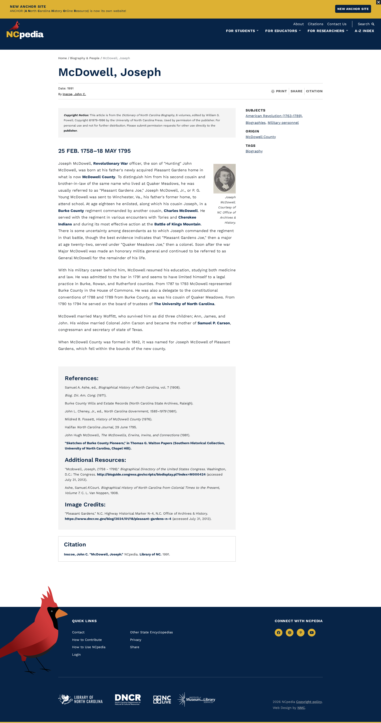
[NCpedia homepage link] (25, 29)
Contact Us (336, 24)
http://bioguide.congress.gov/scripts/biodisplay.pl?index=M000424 (151, 474)
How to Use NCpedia (88, 647)
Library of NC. (150, 554)
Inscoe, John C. (74, 94)
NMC (301, 708)
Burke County (71, 210)
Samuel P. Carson (214, 323)
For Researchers (326, 31)
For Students (240, 31)
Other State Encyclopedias (151, 632)
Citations (315, 24)
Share (297, 91)
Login (76, 655)
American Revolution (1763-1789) (274, 116)
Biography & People (84, 58)
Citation (314, 91)
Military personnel (283, 123)
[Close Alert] (378, 2)
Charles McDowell (181, 210)
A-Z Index (364, 31)
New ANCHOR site (353, 9)
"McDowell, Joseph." (106, 554)
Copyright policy (309, 702)
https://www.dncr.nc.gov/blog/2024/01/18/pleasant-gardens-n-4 (118, 519)
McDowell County (98, 177)
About (298, 24)
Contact (78, 632)
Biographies (256, 123)
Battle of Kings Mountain (177, 224)
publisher (70, 130)
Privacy (135, 640)
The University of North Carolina (184, 304)
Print (281, 91)
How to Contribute (87, 640)
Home (62, 58)
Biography (254, 151)
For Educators (281, 31)
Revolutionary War (110, 163)
